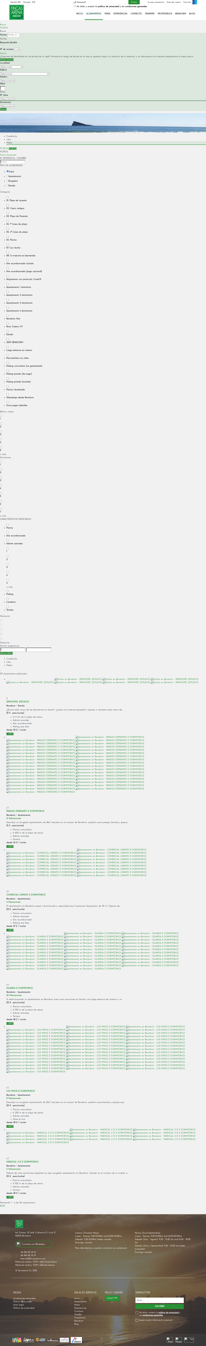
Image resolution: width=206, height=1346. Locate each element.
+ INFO (10, 734)
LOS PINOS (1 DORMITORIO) (20, 1091)
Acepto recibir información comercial (155, 1320)
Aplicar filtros (6, 653)
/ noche (22, 730)
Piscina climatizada (15, 390)
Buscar (3, 24)
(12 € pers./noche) (15, 909)
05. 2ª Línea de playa (17, 232)
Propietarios (165, 14)
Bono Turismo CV (14, 326)
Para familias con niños (17, 358)
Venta (107, 14)
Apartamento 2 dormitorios (19, 295)
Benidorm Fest (13, 319)
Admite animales (14, 543)
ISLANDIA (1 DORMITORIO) (19, 988)
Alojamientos (93, 14)
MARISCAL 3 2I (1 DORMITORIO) (22, 1162)
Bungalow (13, 181)
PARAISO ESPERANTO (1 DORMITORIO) (25, 811)
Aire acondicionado (15, 536)
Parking (9, 594)
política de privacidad (108, 6)
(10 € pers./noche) (15, 1002)
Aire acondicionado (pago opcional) (24, 271)
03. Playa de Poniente (17, 216)
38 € (15, 1019)
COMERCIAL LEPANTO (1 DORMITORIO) (25, 895)
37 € (15, 926)
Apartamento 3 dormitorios (19, 303)
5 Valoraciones (13, 1169)
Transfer (149, 14)
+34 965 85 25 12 (28, 1252)
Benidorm (180, 14)
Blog (192, 14)
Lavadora (10, 602)
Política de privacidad (23, 1308)
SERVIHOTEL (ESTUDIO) (17, 702)
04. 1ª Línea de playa (16, 224)
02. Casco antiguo (15, 208)
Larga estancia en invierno (19, 350)
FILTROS (4, 28)
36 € (15, 842)
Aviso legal (18, 1305)
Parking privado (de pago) (19, 374)
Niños (2, 84)
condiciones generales (136, 6)
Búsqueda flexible (9, 42)
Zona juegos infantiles (16, 405)
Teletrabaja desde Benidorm (20, 397)
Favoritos (187, 2)
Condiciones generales (24, 1298)
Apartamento (15, 176)
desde (9, 730)
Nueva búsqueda (8, 155)
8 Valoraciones (13, 1098)
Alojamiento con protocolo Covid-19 (23, 279)
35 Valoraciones (14, 995)
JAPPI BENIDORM (14, 342)
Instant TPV (112, 1298)
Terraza (9, 610)
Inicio (79, 14)
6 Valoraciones (13, 902)
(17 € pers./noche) (15, 713)
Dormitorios (5, 102)
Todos (11, 172)
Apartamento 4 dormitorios (19, 311)
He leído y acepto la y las (112, 6)
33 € (15, 730)
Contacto (136, 14)
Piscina (9, 528)
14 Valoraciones (13, 818)
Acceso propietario (156, 2)
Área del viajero (174, 2)
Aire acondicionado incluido (20, 263)
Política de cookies (22, 1301)
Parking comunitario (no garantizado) (24, 366)
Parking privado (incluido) (18, 382)
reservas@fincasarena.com (33, 1259)
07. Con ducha (13, 248)
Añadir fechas (6, 60)
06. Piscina (11, 240)
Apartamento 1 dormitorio (18, 287)
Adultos (3, 77)
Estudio (12, 186)
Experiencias (120, 14)
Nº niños (4, 95)
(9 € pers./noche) (15, 825)
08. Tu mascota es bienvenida (20, 255)
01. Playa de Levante (16, 200)
